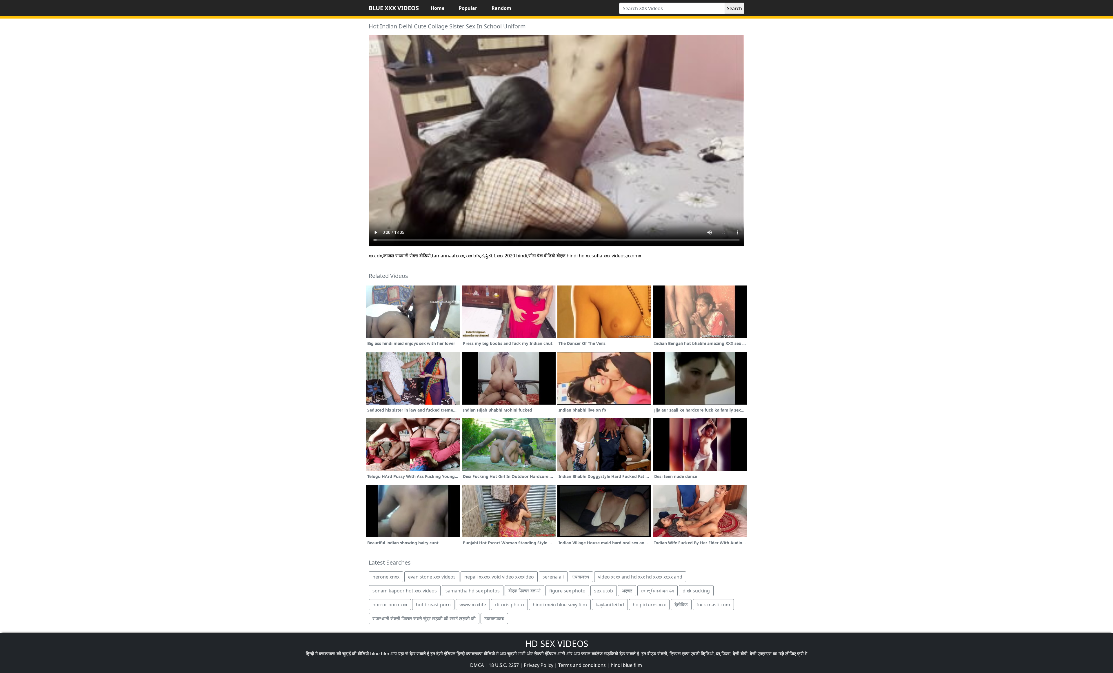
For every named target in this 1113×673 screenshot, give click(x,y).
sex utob (603, 590)
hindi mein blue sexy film (560, 604)
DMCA (477, 665)
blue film (379, 653)
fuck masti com (713, 604)
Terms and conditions (582, 665)
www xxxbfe (472, 604)
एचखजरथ (580, 577)
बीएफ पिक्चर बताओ (524, 590)
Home (437, 8)
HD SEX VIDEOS (556, 644)
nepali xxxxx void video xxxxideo (499, 577)
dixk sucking (696, 590)
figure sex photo (567, 590)
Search (734, 8)
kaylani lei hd (610, 604)
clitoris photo (509, 604)
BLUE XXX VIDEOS (394, 8)
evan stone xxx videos (432, 577)
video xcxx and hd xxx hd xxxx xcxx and (640, 577)
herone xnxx (385, 577)
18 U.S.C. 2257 (504, 665)
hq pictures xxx (649, 604)
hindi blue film (626, 665)
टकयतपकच (494, 618)
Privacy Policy (538, 665)
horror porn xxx (389, 604)
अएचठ (627, 590)
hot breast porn (433, 604)
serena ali (553, 577)
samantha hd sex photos (472, 590)
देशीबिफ (681, 604)
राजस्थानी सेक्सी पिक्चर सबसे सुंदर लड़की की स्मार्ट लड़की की (424, 618)
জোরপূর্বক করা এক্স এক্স (657, 590)
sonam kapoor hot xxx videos (404, 590)
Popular (468, 8)
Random (501, 8)
